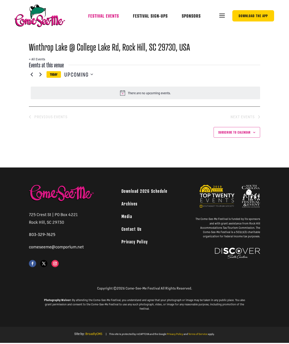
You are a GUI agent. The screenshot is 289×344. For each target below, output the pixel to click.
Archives (129, 204)
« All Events (37, 59)
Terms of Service (197, 334)
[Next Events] (40, 74)
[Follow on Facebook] (32, 263)
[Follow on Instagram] (55, 263)
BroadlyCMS (93, 334)
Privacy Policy (134, 242)
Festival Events (103, 16)
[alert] (145, 93)
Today (54, 75)
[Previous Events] (31, 74)
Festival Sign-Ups (150, 16)
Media (126, 216)
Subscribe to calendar (234, 132)
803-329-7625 (42, 234)
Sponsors (191, 16)
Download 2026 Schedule (144, 191)
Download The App (253, 16)
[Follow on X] (43, 263)
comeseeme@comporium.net (56, 246)
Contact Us (131, 229)
